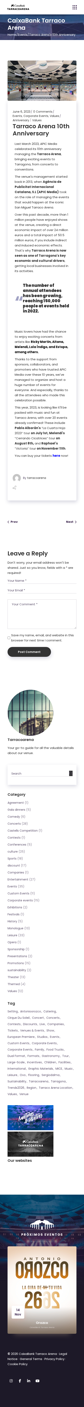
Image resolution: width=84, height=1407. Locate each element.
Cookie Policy (18, 1364)
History (12, 921)
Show (50, 1030)
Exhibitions (15, 907)
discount (14, 865)
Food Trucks (55, 1050)
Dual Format (16, 1056)
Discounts (30, 1024)
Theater (13, 977)
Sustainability (17, 1081)
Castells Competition (23, 831)
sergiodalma (51, 1075)
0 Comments (42, 112)
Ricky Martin (41, 342)
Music (69, 1069)
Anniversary (21, 120)
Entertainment (18, 879)
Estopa (61, 347)
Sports (12, 858)
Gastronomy (51, 1056)
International (17, 1069)
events (54, 1037)
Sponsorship (16, 949)
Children (50, 1062)
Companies (16, 872)
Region (31, 1088)
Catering (49, 1011)
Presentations (17, 956)
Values (54, 116)
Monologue (15, 928)
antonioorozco (30, 1011)
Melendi (21, 347)
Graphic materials (40, 1069)
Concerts (14, 824)
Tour (65, 1056)
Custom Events (18, 893)
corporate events (44, 1043)
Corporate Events (35, 116)
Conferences (17, 845)
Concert (38, 1018)
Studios (42, 1037)
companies (55, 1024)
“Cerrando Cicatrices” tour (40, 438)
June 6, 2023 (21, 112)
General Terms (31, 1359)
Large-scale (16, 1062)
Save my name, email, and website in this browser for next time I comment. (42, 637)
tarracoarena (36, 478)
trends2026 (16, 1088)
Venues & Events (32, 1030)
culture (13, 851)
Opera (12, 942)
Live (42, 1024)
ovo (23, 1075)
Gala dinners (16, 810)
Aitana (57, 342)
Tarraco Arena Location (55, 1088)
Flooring (33, 1075)
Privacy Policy (54, 1359)
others (32, 352)
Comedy (14, 817)
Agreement (16, 803)
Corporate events (20, 900)
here (56, 455)
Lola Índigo (38, 347)
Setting (13, 1011)
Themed (14, 984)
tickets (13, 1030)
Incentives (34, 1062)
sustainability (17, 970)
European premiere (21, 1037)
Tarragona (58, 1081)
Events (22, 35)
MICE (58, 1069)
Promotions (16, 963)
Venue (24, 1094)
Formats (33, 1056)
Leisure (12, 935)
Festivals (14, 914)
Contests (14, 838)
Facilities (65, 1062)
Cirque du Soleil (19, 1018)
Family (39, 1050)
